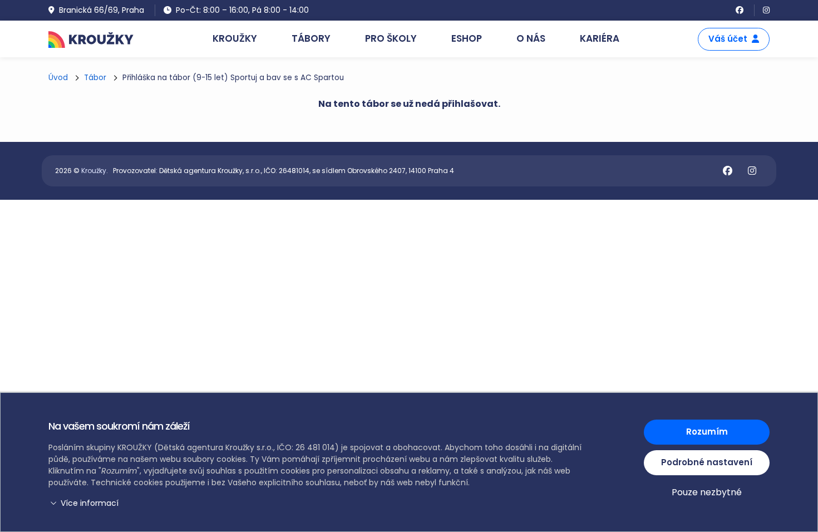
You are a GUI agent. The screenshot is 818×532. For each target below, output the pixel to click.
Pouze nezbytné (707, 492)
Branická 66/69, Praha (101, 10)
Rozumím (707, 431)
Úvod (58, 77)
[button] (317, 503)
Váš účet (727, 39)
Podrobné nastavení (706, 462)
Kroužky (93, 170)
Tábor (95, 77)
